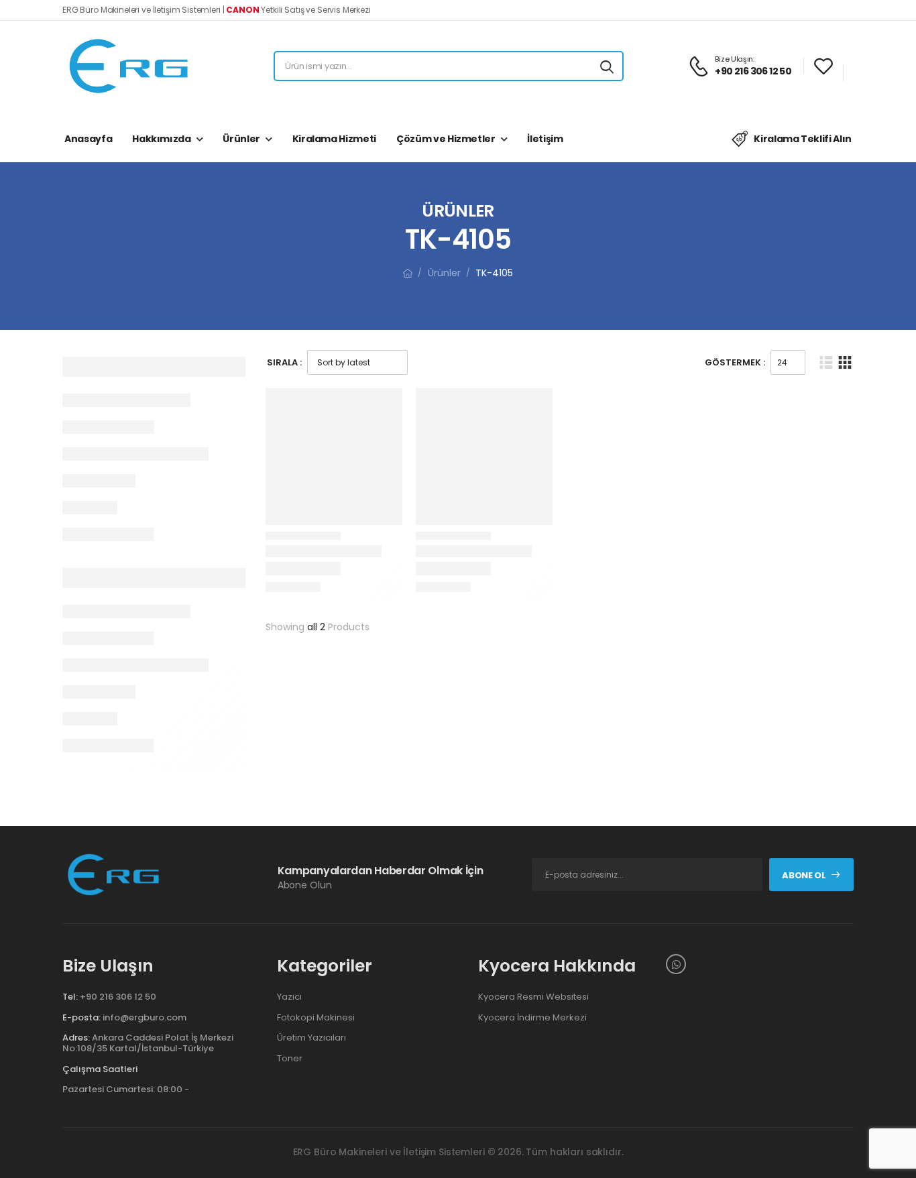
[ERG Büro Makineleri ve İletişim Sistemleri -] (129, 66)
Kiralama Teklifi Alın (803, 138)
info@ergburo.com (144, 1017)
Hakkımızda (161, 138)
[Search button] (607, 66)
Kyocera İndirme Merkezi (532, 1017)
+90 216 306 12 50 (118, 996)
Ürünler (241, 138)
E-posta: (81, 1017)
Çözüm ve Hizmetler (446, 138)
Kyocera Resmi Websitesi (533, 997)
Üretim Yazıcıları (311, 1038)
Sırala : (284, 362)
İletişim (545, 138)
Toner (289, 1058)
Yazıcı (289, 997)
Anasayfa (88, 138)
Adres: (76, 1037)
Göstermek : (735, 362)
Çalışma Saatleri (99, 1069)
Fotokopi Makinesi (316, 1017)
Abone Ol (803, 875)
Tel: (70, 996)
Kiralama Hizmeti (334, 138)
